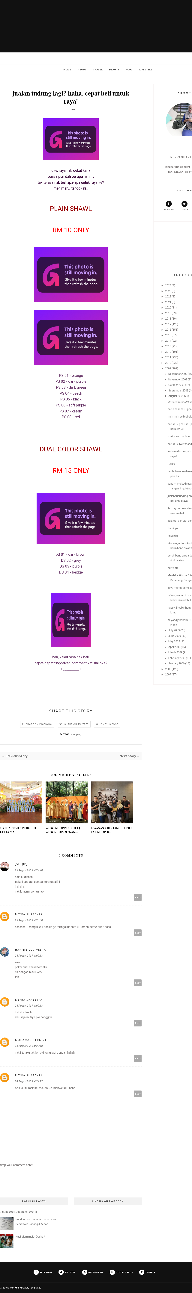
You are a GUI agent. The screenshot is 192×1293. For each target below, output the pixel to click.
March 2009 (175, 652)
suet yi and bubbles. (179, 436)
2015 (168, 335)
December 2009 (177, 373)
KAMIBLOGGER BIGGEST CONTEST (20, 1212)
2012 (168, 351)
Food (129, 69)
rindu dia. (173, 535)
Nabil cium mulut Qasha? (30, 1236)
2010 (168, 362)
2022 (168, 296)
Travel (98, 69)
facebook (169, 209)
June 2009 (174, 635)
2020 (168, 307)
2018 (168, 318)
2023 (168, 291)
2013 (168, 346)
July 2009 (174, 630)
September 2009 (178, 390)
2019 (168, 313)
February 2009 (176, 658)
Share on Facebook (39, 724)
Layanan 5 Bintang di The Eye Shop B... (111, 830)
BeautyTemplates (31, 1287)
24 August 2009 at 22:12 (29, 1081)
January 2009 (176, 663)
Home (67, 69)
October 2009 (176, 384)
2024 (168, 285)
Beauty (114, 69)
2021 (168, 302)
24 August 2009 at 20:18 (29, 1045)
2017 (168, 324)
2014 (168, 340)
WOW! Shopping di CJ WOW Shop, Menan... (63, 830)
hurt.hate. (173, 567)
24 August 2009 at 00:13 (29, 955)
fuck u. (172, 463)
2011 (168, 357)
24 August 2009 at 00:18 (29, 1005)
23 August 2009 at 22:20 (29, 870)
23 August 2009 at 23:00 (29, 920)
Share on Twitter (76, 724)
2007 (168, 674)
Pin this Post (109, 724)
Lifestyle (145, 69)
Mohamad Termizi (30, 1040)
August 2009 (176, 395)
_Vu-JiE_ (21, 864)
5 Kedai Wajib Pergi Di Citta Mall (18, 830)
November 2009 (177, 379)
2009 (168, 368)
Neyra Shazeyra (29, 914)
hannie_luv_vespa (30, 949)
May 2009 (174, 641)
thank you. (174, 528)
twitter (184, 209)
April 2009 (174, 646)
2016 (168, 329)
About (82, 69)
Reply (138, 897)
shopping (75, 734)
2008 (168, 669)
